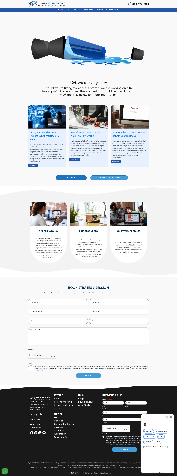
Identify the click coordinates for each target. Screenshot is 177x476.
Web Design (60, 433)
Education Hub (85, 401)
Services (76, 10)
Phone (104, 416)
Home (60, 10)
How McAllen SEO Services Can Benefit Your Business (129, 134)
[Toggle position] (167, 416)
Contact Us (114, 10)
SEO (56, 417)
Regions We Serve (63, 401)
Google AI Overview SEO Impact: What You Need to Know (44, 136)
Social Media (60, 437)
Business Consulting (59, 429)
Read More (33, 165)
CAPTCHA (31, 350)
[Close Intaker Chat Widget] (170, 416)
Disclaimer (35, 419)
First (103, 406)
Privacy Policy (39, 370)
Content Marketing (64, 424)
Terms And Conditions (35, 426)
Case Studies (85, 405)
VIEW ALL (71, 177)
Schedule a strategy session (109, 178)
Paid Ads (58, 420)
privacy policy (136, 444)
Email (107, 409)
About (67, 10)
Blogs (81, 398)
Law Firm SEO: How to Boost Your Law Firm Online (86, 134)
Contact (58, 408)
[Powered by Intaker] (161, 472)
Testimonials (102, 10)
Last (126, 406)
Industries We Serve (64, 405)
